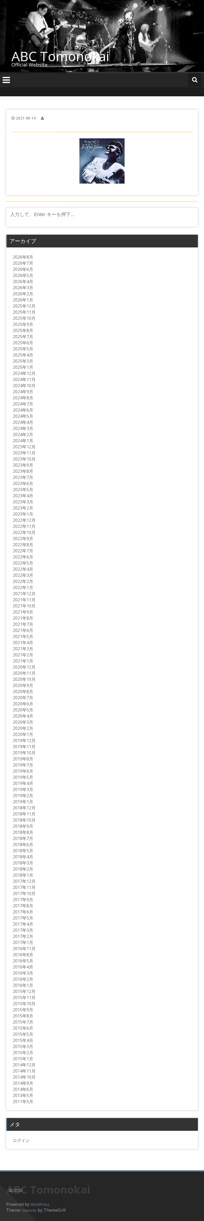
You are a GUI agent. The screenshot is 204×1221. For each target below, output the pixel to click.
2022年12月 (24, 520)
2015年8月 (23, 1016)
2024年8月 (23, 398)
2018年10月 (24, 820)
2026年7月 (23, 263)
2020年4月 (23, 716)
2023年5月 (23, 489)
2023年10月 (24, 459)
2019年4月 (23, 783)
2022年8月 (23, 545)
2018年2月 (23, 869)
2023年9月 (23, 465)
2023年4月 (23, 496)
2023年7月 (23, 477)
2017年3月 (23, 930)
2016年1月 (23, 985)
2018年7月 (23, 838)
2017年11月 (24, 887)
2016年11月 (24, 948)
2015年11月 (24, 997)
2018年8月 (23, 832)
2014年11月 (24, 1071)
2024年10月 (24, 385)
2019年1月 (23, 802)
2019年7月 (23, 765)
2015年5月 (23, 1034)
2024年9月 (23, 392)
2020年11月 (24, 673)
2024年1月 (23, 441)
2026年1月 (23, 300)
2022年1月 (23, 587)
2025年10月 (24, 318)
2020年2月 (23, 728)
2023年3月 (23, 502)
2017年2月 (23, 936)
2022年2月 (23, 581)
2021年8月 (23, 618)
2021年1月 (23, 661)
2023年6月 (23, 483)
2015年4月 (23, 1040)
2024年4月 (23, 422)
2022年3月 (23, 575)
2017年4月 (23, 924)
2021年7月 (23, 624)
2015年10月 (24, 1004)
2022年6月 (23, 557)
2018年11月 (24, 814)
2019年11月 (24, 747)
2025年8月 (23, 330)
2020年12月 (24, 667)
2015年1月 (23, 1059)
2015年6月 (23, 1028)
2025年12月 (24, 306)
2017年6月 (23, 912)
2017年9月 (23, 900)
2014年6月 (23, 1089)
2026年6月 (23, 269)
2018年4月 (23, 857)
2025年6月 (23, 343)
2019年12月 (24, 740)
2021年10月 (24, 606)
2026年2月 (23, 294)
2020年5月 (23, 710)
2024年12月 (24, 373)
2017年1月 (23, 942)
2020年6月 (23, 704)
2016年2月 (23, 979)
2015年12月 (24, 991)
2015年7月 (23, 1022)
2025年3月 (23, 361)
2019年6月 (23, 771)
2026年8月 (23, 257)
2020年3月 (23, 722)
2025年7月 (23, 337)
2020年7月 (23, 698)
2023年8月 (23, 471)
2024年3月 (23, 428)
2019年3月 (23, 789)
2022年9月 (23, 538)
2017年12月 (24, 881)
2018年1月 (23, 875)
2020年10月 (24, 679)
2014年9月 (23, 1083)
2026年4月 (23, 281)
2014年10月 (24, 1077)
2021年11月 (24, 600)
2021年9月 (23, 612)
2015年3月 (23, 1046)
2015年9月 (23, 1010)
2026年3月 (23, 288)
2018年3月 (23, 863)
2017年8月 (23, 906)
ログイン (21, 1140)
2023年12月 (24, 447)
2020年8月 (23, 691)
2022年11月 (24, 526)
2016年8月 (23, 955)
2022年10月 (24, 532)
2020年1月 (23, 734)
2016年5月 (23, 961)
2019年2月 (23, 795)
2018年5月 (23, 851)
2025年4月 (23, 355)
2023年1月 (23, 514)
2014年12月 (24, 1065)
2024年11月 (24, 379)
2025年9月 (23, 324)
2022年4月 (23, 569)
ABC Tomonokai (60, 56)
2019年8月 (23, 759)
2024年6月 (23, 410)
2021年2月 (23, 655)
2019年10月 (24, 753)
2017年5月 (23, 918)
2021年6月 (23, 630)
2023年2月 (23, 508)
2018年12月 (24, 808)
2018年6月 (23, 844)
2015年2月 (23, 1053)
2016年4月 (23, 967)
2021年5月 (23, 636)
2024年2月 (23, 434)
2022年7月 (23, 551)
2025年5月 (23, 349)
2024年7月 (23, 404)
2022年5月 (23, 563)
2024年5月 (23, 416)
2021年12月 (24, 594)
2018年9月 (23, 826)
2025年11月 (24, 312)
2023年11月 (24, 453)
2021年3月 (23, 649)
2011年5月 (23, 1101)
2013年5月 (23, 1095)
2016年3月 (23, 973)
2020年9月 (23, 685)
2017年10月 (24, 893)
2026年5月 (23, 275)
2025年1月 (23, 367)
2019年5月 (23, 777)
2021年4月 (23, 642)
